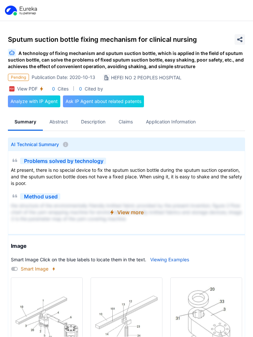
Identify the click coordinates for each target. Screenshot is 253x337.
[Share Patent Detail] (240, 39)
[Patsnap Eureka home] (20, 10)
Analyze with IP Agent (34, 101)
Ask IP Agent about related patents (103, 101)
